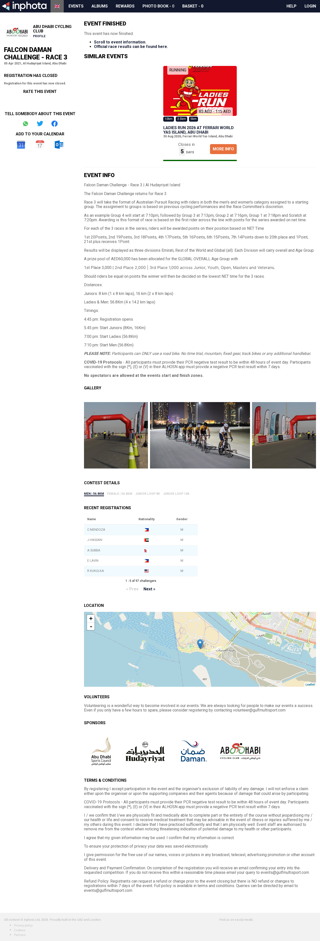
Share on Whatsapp (25, 123)
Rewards (125, 6)
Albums (100, 6)
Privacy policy (23, 925)
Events (76, 6)
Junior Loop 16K (176, 493)
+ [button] (90, 618)
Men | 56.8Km (94, 493)
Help (291, 6)
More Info (223, 149)
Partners (20, 935)
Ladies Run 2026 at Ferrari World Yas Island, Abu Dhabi (198, 130)
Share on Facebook (54, 123)
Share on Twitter (40, 123)
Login (310, 6)
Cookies (19, 930)
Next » (149, 589)
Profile (39, 36)
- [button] (91, 626)
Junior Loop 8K (147, 493)
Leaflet (310, 684)
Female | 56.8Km (119, 493)
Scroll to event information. (120, 42)
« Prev (132, 589)
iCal (40, 144)
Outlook (59, 144)
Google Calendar (21, 144)
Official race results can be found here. (131, 46)
